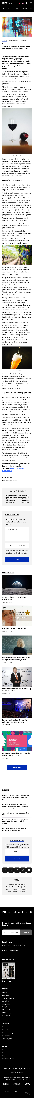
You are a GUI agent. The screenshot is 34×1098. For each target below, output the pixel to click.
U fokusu (10, 8)
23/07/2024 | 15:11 (22, 40)
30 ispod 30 (10, 884)
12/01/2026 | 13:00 (7, 662)
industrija (12, 491)
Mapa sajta (5, 1056)
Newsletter (6, 1036)
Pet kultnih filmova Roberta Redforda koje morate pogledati (17, 690)
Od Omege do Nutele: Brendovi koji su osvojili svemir (15, 598)
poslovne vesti (16, 889)
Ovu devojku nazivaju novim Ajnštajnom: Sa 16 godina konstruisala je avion (16, 658)
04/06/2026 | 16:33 (7, 727)
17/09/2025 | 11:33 (7, 693)
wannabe (15, 891)
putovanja (24, 889)
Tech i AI (4, 40)
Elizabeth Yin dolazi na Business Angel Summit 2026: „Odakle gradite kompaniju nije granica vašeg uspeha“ (15, 806)
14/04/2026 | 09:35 (7, 602)
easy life (8, 887)
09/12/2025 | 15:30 (7, 758)
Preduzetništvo (27, 8)
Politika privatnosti (8, 1059)
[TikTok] (23, 870)
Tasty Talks (6, 1007)
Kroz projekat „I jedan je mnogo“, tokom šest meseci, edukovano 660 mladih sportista (15, 821)
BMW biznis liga (7, 1013)
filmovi (14, 887)
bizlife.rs (12, 1079)
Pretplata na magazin (9, 1033)
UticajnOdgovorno (8, 998)
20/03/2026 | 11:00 (7, 631)
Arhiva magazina (7, 1039)
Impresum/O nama (8, 1050)
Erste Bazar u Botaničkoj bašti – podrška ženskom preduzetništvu (16, 754)
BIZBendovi (6, 1010)
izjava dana (23, 887)
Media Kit (5, 1030)
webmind (22, 891)
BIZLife (14, 40)
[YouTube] (29, 870)
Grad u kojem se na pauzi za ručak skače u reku (15, 814)
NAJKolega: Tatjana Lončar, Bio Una (14, 628)
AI (25, 491)
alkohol (20, 491)
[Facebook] (17, 870)
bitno (16, 884)
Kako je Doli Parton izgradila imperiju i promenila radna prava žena (14, 829)
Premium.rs (17, 1077)
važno (9, 891)
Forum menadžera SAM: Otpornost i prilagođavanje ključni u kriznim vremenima (14, 722)
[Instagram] (5, 870)
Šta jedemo (6, 1001)
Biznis (17, 8)
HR (18, 887)
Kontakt (4, 1053)
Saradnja (5, 1027)
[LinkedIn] (11, 870)
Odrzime (8, 889)
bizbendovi (22, 884)
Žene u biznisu (6, 995)
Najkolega (5, 992)
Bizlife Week (6, 1016)
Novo (3, 8)
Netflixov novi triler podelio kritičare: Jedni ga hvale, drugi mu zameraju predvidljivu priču (16, 797)
